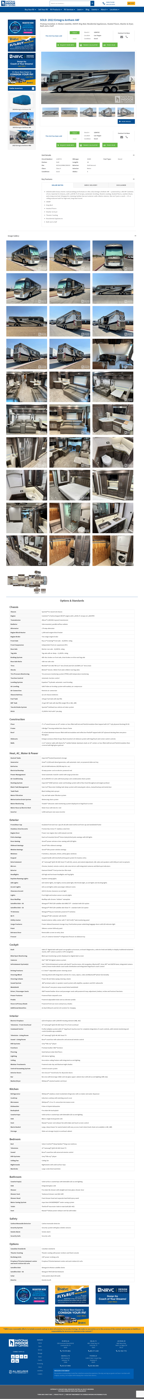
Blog (87, 9)
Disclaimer (121, 185)
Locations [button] (114, 9)
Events (40, 1360)
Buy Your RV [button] (29, 9)
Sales (40, 1346)
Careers (40, 1374)
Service (40, 1350)
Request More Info (67, 45)
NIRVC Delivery (90, 185)
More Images (126, 121)
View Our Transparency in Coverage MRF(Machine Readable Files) (86, 1394)
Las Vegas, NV (121, 1341)
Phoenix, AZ (93, 1356)
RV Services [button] (68, 9)
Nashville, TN (65, 1356)
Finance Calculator (90, 45)
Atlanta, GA (65, 1341)
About (40, 1367)
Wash (40, 1357)
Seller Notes (57, 185)
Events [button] (94, 9)
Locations (40, 1371)
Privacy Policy (58, 1394)
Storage (40, 1353)
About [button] (103, 9)
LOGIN (132, 3)
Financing (40, 1364)
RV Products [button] (55, 9)
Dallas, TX (93, 1341)
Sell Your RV (43, 9)
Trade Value (111, 45)
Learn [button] (79, 9)
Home (40, 1343)
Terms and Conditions (44, 1394)
